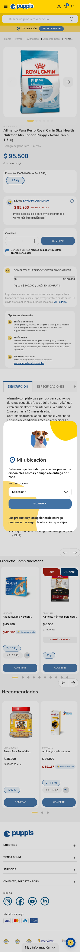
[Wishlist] (59, 6)
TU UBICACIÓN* (18, 483)
